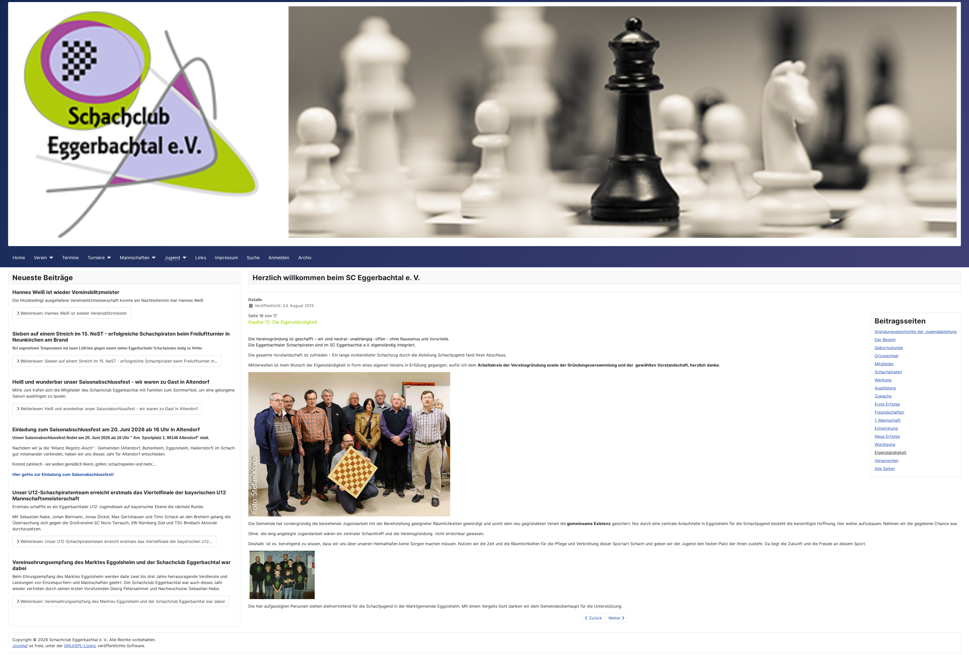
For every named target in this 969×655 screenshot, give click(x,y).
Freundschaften (889, 412)
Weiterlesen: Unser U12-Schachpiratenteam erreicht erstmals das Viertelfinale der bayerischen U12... (115, 541)
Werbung (883, 379)
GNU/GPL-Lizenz (80, 645)
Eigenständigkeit (890, 452)
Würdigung (885, 444)
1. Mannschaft (888, 420)
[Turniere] (108, 257)
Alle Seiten (885, 468)
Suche (253, 257)
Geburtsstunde (889, 347)
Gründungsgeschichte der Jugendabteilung (916, 331)
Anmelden (278, 257)
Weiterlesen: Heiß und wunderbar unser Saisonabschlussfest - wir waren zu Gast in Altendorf (108, 408)
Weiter (615, 617)
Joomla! (20, 645)
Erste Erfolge (887, 404)
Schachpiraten (888, 371)
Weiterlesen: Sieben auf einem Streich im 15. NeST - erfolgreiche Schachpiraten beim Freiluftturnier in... (118, 361)
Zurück (595, 617)
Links (200, 257)
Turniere (96, 257)
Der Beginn (885, 339)
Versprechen (886, 460)
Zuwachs (883, 396)
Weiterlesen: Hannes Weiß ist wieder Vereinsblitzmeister (73, 313)
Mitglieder (884, 363)
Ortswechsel (886, 355)
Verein (40, 257)
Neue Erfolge (887, 436)
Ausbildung (885, 387)
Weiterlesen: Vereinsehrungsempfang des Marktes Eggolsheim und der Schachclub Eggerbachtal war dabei (122, 601)
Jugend (172, 257)
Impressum (226, 257)
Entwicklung (886, 428)
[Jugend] (183, 257)
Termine (70, 257)
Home (19, 257)
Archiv (305, 257)
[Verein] (50, 257)
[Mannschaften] (152, 257)
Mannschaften (134, 257)
